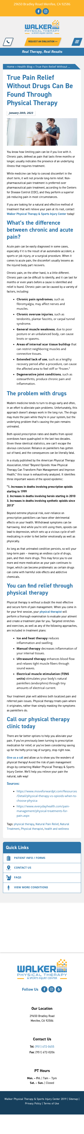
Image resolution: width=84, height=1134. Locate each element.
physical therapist (50, 612)
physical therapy (24, 824)
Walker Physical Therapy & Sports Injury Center (36, 214)
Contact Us (22, 867)
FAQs (17, 877)
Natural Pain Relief (47, 824)
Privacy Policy (33, 1103)
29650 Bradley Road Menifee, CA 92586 (42, 4)
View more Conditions (31, 887)
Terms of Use (51, 1103)
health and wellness (57, 829)
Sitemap (73, 1099)
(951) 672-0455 (44, 1047)
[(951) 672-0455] (8, 42)
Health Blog (24, 66)
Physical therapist (32, 829)
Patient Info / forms (29, 858)
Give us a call (15, 758)
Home (10, 66)
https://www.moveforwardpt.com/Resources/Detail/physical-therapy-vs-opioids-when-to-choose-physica (47, 795)
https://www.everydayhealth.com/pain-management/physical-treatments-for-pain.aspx (43, 810)
